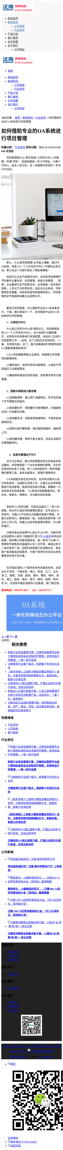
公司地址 (19, 49)
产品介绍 (13, 34)
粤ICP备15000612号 (43, 1046)
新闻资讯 (13, 22)
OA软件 (46, 536)
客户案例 (13, 37)
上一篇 (5, 636)
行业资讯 (19, 30)
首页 (17, 117)
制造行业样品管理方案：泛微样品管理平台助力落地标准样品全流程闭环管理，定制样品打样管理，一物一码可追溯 (33, 656)
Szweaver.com (46, 1056)
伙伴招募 (13, 41)
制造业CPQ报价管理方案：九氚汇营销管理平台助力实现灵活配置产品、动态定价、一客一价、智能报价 (33, 695)
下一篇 (13, 636)
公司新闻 (19, 26)
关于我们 (13, 45)
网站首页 (13, 18)
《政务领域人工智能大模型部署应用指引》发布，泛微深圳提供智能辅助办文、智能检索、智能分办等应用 (33, 675)
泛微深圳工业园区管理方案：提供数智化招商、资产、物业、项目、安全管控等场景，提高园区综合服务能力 (33, 706)
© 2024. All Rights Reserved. (16, 1046)
